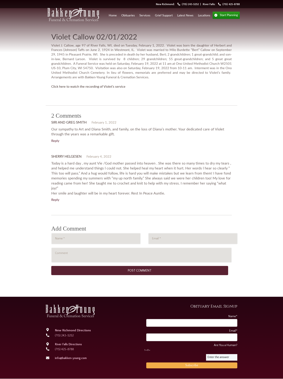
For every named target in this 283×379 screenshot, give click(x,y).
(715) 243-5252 (64, 335)
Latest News (185, 15)
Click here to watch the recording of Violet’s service (88, 86)
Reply (55, 141)
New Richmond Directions (73, 330)
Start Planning (229, 15)
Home (113, 15)
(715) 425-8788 (64, 349)
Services (144, 15)
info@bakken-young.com (71, 358)
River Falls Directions (68, 344)
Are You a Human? (190, 347)
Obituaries (128, 15)
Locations (204, 15)
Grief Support (164, 15)
